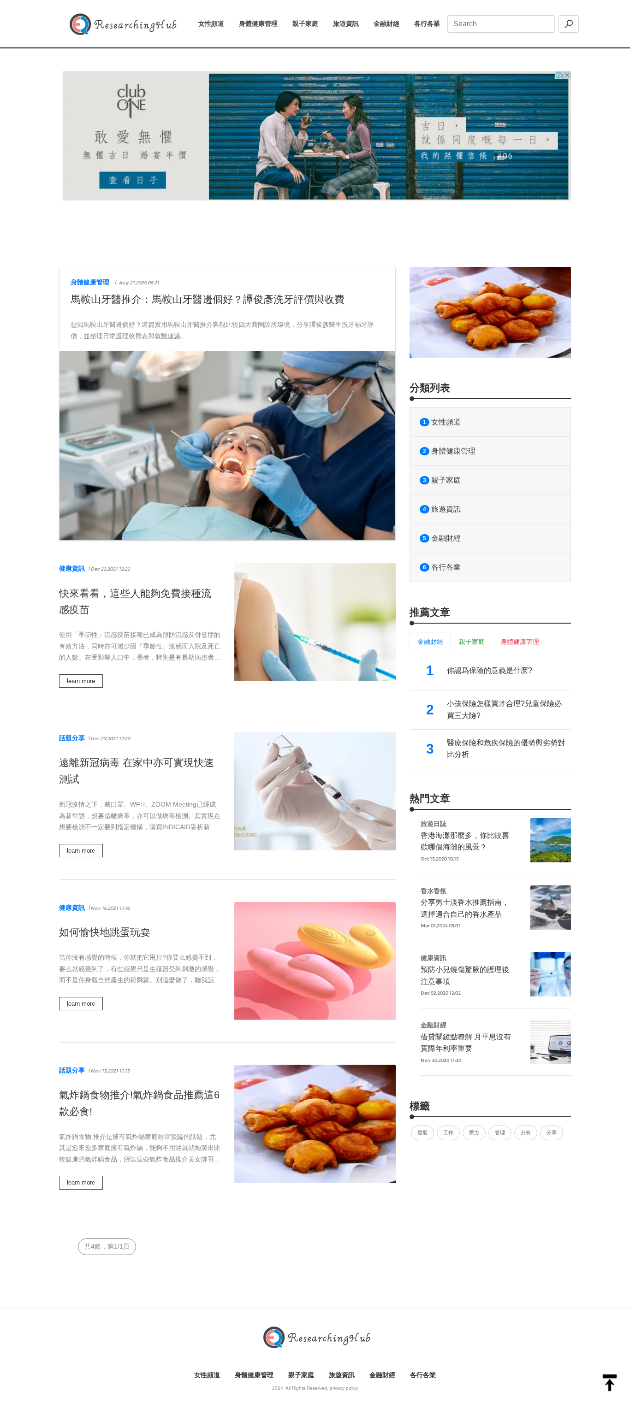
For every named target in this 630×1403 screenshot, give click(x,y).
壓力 (474, 1132)
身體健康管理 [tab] (519, 641)
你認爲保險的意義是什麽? (489, 670)
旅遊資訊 (349, 23)
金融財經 (390, 23)
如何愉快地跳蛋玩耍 (104, 932)
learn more (81, 681)
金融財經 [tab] (430, 641)
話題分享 (72, 738)
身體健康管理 (262, 23)
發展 (422, 1132)
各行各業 (430, 23)
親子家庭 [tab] (472, 641)
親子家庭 (309, 23)
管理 (500, 1132)
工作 (448, 1132)
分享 (552, 1132)
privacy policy (344, 1388)
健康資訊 (72, 568)
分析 (526, 1132)
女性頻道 (215, 23)
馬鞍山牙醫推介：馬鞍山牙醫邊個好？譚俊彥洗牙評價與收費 (208, 299)
